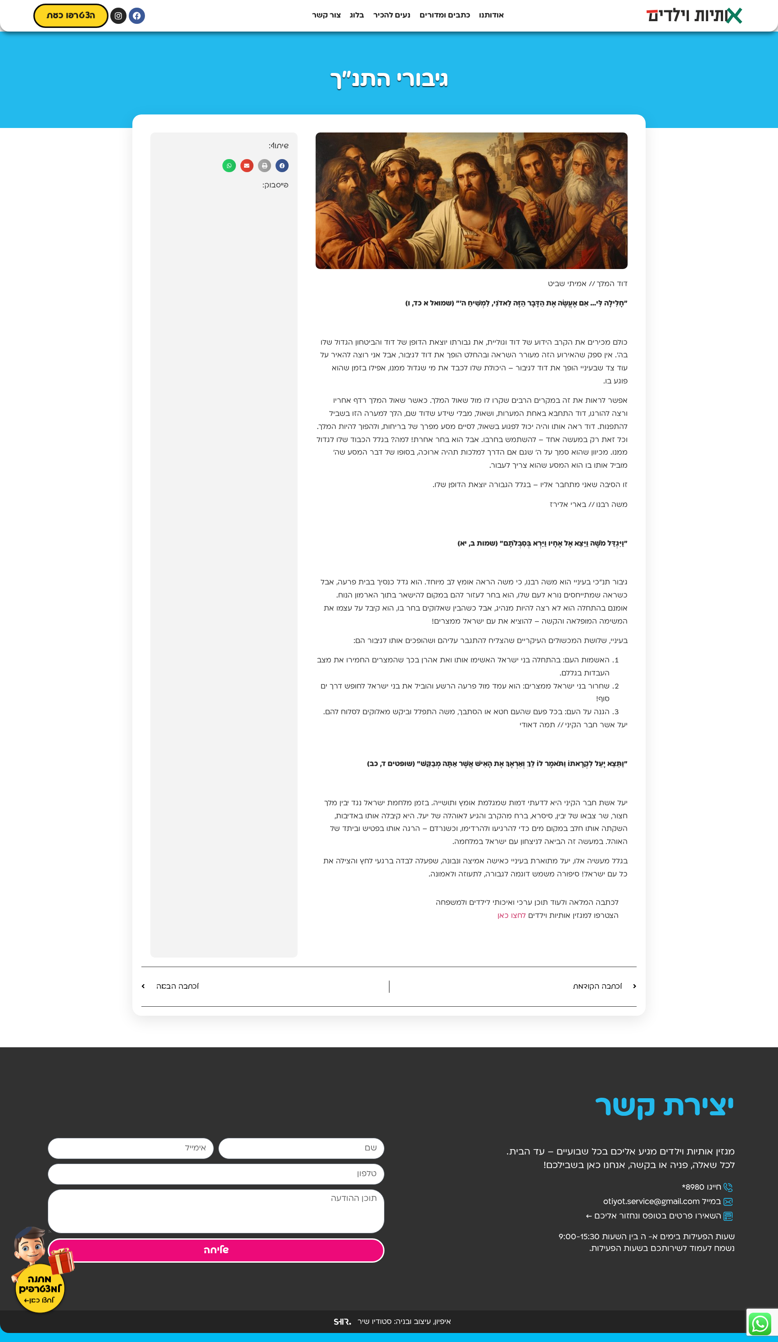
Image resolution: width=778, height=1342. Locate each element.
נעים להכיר (392, 15)
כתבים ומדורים (445, 15)
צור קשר (326, 15)
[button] (282, 165)
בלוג (357, 15)
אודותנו (491, 15)
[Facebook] (137, 16)
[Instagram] (118, 16)
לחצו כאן (512, 916)
